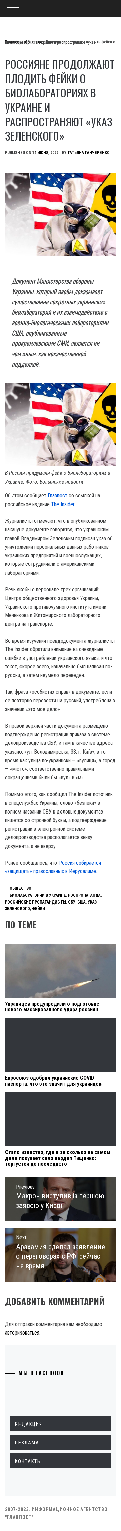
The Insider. (63, 504)
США (81, 902)
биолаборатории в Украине (38, 895)
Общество (20, 888)
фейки (38, 908)
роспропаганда (84, 895)
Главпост (57, 495)
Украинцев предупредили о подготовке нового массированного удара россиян (52, 1007)
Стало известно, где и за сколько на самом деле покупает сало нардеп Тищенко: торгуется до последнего (57, 1158)
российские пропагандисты (35, 902)
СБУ (71, 902)
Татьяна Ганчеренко (88, 152)
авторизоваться (22, 1332)
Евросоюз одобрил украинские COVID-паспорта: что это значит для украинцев (53, 1081)
